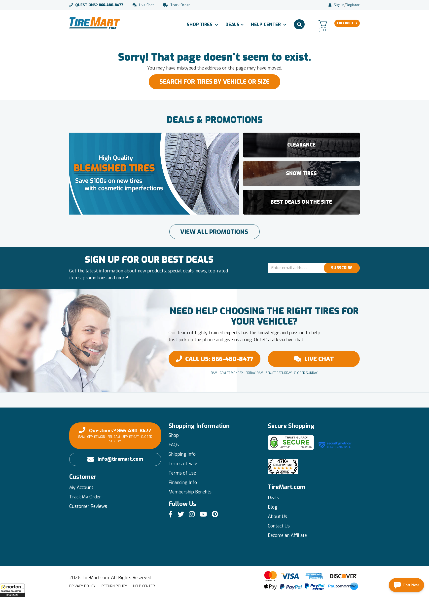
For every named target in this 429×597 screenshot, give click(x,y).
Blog (272, 507)
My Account (81, 487)
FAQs (174, 445)
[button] (12, 590)
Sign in (339, 5)
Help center (144, 586)
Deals (232, 25)
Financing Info (183, 482)
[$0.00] (323, 24)
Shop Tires (200, 25)
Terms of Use (182, 473)
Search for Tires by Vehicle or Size (214, 82)
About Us (277, 517)
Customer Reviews (88, 506)
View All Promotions (214, 232)
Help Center (266, 25)
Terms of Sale (183, 464)
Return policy (114, 586)
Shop (174, 435)
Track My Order (85, 497)
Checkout (345, 23)
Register (353, 5)
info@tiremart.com (120, 459)
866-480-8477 (99, 5)
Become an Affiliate (287, 535)
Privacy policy (82, 586)
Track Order (180, 5)
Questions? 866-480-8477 (115, 435)
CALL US (219, 359)
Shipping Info (182, 454)
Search (299, 24)
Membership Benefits (190, 492)
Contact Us (279, 526)
